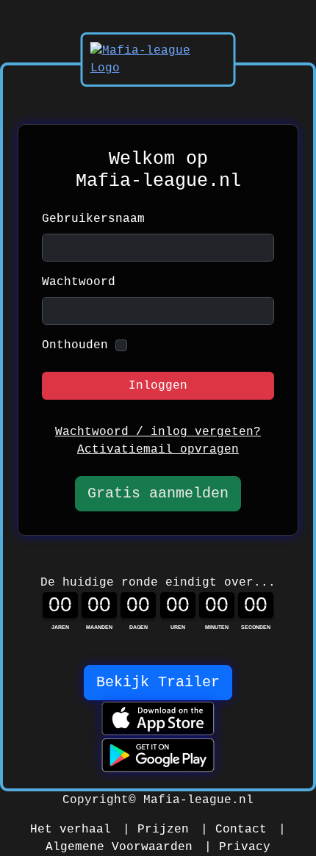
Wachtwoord (78, 282)
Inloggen (158, 385)
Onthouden (75, 345)
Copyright (95, 800)
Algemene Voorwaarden (119, 847)
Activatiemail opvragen (158, 449)
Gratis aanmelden (158, 493)
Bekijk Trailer (158, 682)
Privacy (244, 847)
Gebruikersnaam (93, 219)
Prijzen (163, 829)
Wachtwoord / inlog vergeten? (158, 432)
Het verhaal (70, 829)
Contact (241, 829)
